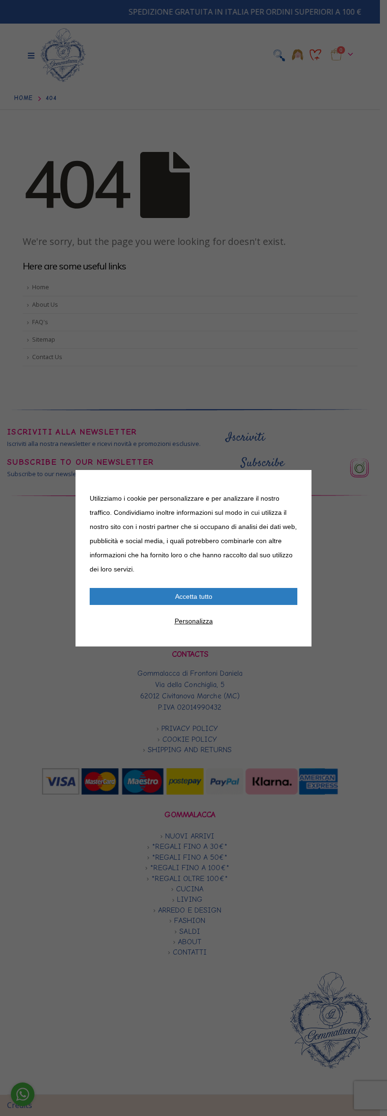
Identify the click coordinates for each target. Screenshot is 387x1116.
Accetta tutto (193, 596)
